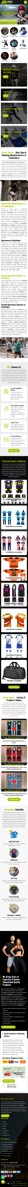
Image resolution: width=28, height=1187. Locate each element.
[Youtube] (8, 1176)
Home (4, 1121)
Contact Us (6, 1130)
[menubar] (25, 2)
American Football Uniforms (10, 1142)
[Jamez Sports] (7, 2)
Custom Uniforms (7, 1153)
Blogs (4, 1128)
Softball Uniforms (7, 1146)
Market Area (6, 1135)
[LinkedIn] (11, 1176)
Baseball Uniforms (7, 1144)
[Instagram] (5, 1176)
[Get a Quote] (3, 1182)
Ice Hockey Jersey (7, 1149)
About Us (5, 1124)
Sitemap (5, 1133)
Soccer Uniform (7, 1155)
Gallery (4, 1126)
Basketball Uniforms (8, 1151)
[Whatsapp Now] (3, 1177)
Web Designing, (20, 1183)
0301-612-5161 (11, 1087)
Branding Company (22, 1185)
